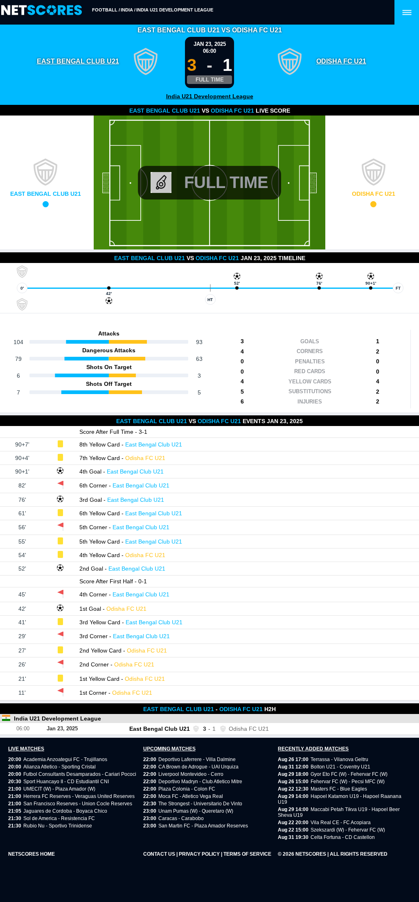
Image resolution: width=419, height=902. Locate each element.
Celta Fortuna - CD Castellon (343, 837)
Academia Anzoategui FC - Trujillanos (65, 759)
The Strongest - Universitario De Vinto (200, 804)
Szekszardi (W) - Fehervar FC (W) (348, 830)
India (127, 9)
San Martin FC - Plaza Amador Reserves (203, 826)
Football (104, 9)
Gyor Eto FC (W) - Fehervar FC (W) (349, 774)
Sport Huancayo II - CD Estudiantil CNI (66, 781)
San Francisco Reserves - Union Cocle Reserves (77, 804)
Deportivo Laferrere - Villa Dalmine (197, 759)
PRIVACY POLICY (200, 854)
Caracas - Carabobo (181, 818)
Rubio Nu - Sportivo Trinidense (57, 826)
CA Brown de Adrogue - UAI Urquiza (198, 767)
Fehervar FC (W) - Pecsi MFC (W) (348, 781)
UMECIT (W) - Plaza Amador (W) (59, 789)
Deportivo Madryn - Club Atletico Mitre (200, 781)
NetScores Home (31, 854)
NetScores (311, 854)
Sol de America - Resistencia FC (59, 818)
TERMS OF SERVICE (247, 854)
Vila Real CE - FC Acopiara (341, 822)
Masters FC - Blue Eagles (339, 789)
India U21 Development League (174, 9)
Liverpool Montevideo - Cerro (190, 774)
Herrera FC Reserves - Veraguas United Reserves (79, 796)
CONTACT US (159, 854)
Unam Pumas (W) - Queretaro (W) (195, 811)
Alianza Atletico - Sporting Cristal (59, 767)
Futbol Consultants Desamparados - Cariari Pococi (79, 774)
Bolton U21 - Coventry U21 (340, 767)
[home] (41, 10)
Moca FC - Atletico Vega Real (190, 796)
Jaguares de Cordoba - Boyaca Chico (65, 811)
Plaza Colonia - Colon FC (186, 789)
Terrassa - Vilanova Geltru (339, 759)
